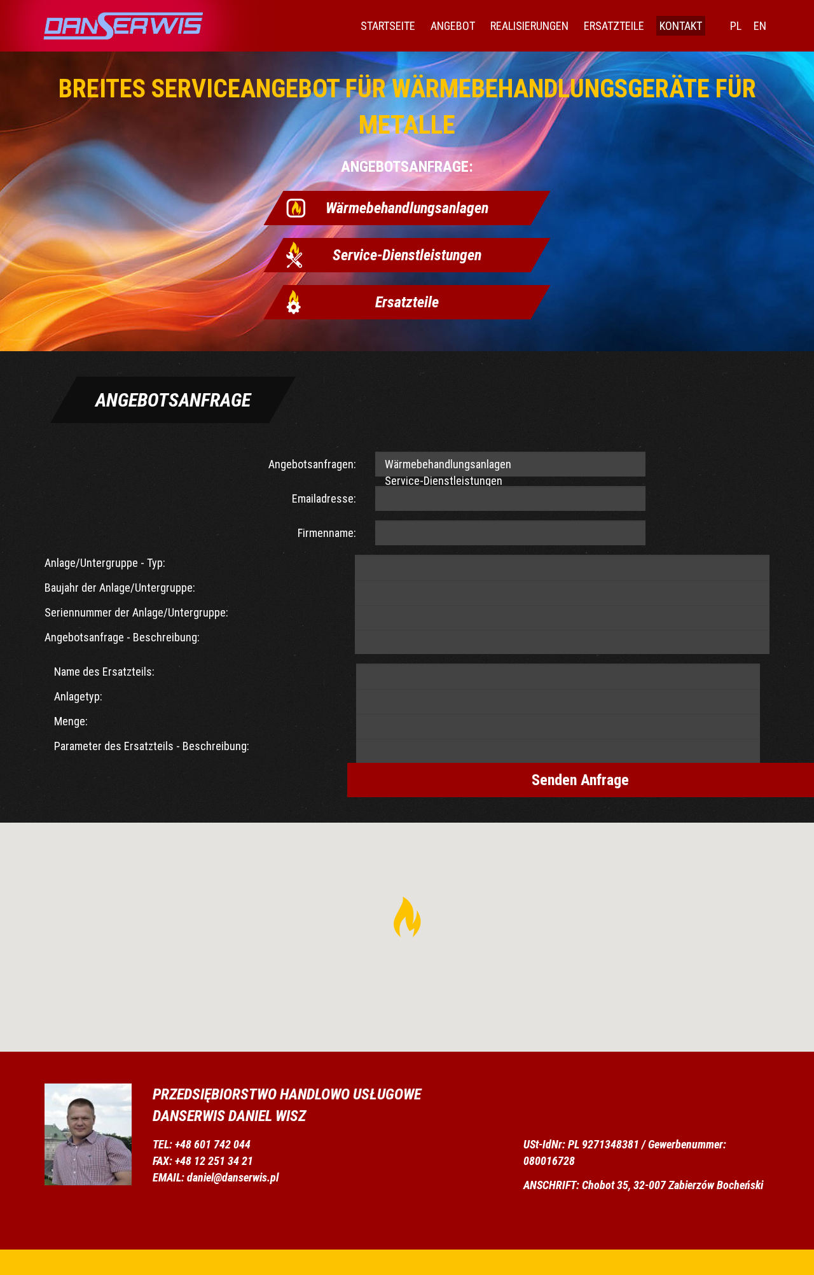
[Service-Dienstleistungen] (510, 481)
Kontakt (680, 25)
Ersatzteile (614, 25)
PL (736, 25)
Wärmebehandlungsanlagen (407, 208)
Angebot (453, 25)
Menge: (71, 721)
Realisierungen (529, 25)
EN (760, 25)
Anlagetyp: (78, 696)
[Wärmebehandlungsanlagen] (510, 464)
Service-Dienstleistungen (407, 255)
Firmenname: (327, 533)
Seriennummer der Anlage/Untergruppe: (136, 612)
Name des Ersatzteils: (104, 671)
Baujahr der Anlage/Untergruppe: (120, 587)
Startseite (388, 25)
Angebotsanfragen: (312, 464)
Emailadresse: (324, 498)
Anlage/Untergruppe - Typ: (105, 562)
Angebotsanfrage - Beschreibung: (122, 637)
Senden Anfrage (580, 780)
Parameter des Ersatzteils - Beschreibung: (151, 746)
